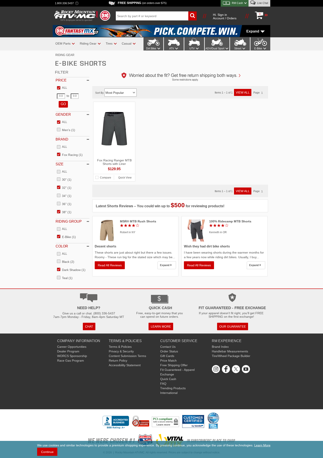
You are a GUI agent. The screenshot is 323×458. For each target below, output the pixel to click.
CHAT (89, 326)
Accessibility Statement (125, 365)
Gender (63, 114)
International (169, 393)
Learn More (262, 445)
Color (62, 246)
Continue (47, 452)
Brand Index (220, 346)
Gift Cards (167, 356)
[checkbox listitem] (62, 88)
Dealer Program (68, 351)
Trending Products (173, 388)
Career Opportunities (71, 346)
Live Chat (262, 3)
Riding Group (69, 221)
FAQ (163, 383)
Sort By (99, 92)
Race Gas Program (70, 360)
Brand (62, 139)
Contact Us (168, 346)
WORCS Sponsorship (72, 356)
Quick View (125, 177)
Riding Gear (64, 55)
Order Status (169, 351)
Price (61, 80)
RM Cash (237, 3)
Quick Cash (168, 379)
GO (63, 104)
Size (60, 164)
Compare (105, 177)
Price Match (168, 360)
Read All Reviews (110, 265)
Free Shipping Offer (174, 365)
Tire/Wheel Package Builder (231, 356)
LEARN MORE (161, 326)
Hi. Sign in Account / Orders (224, 16)
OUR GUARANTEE (232, 326)
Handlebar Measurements (230, 351)
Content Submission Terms (127, 356)
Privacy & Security (121, 351)
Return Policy (118, 360)
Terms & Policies (120, 346)
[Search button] (192, 15)
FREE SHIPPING (142, 3)
